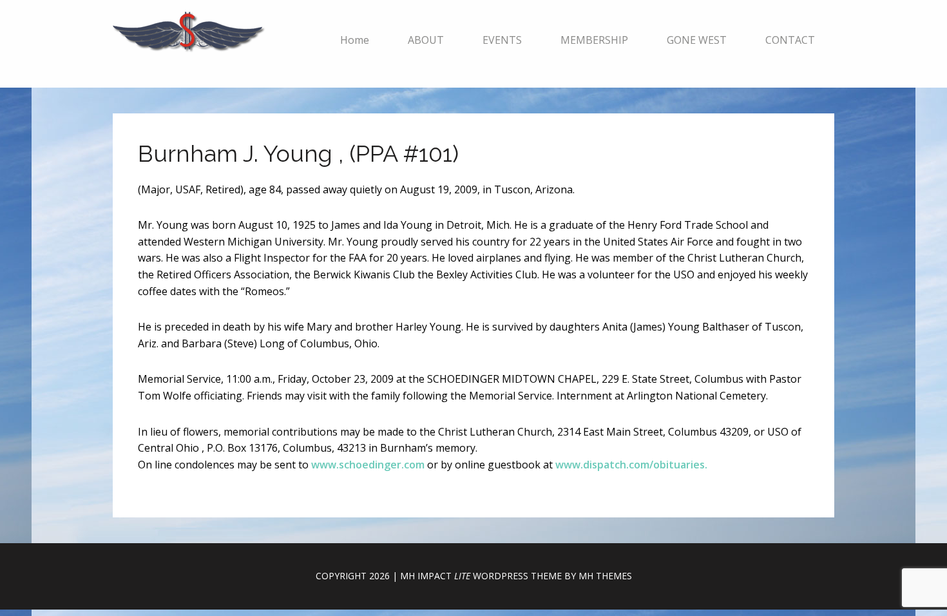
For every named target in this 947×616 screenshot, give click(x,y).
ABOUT (426, 40)
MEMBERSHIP (594, 40)
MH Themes (605, 576)
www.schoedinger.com (368, 464)
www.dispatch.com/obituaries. (631, 464)
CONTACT (790, 40)
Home (354, 40)
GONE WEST (697, 40)
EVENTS (502, 40)
